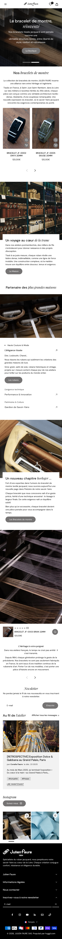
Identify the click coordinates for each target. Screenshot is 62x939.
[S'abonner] (55, 904)
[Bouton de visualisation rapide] (26, 140)
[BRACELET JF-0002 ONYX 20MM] (16, 128)
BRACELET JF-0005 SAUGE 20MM (45, 154)
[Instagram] (20, 915)
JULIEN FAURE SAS (23, 933)
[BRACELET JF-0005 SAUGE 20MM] (45, 128)
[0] (50, 4)
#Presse (25, 779)
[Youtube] (27, 915)
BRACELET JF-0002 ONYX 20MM (16, 154)
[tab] (27, 62)
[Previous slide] (27, 170)
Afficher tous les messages (44, 715)
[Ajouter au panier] (26, 145)
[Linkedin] (35, 915)
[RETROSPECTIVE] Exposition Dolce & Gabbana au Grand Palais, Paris (30, 758)
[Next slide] (35, 170)
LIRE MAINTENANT (15, 784)
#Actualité (13, 779)
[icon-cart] (56, 4)
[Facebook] (12, 915)
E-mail (7, 904)
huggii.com (50, 933)
